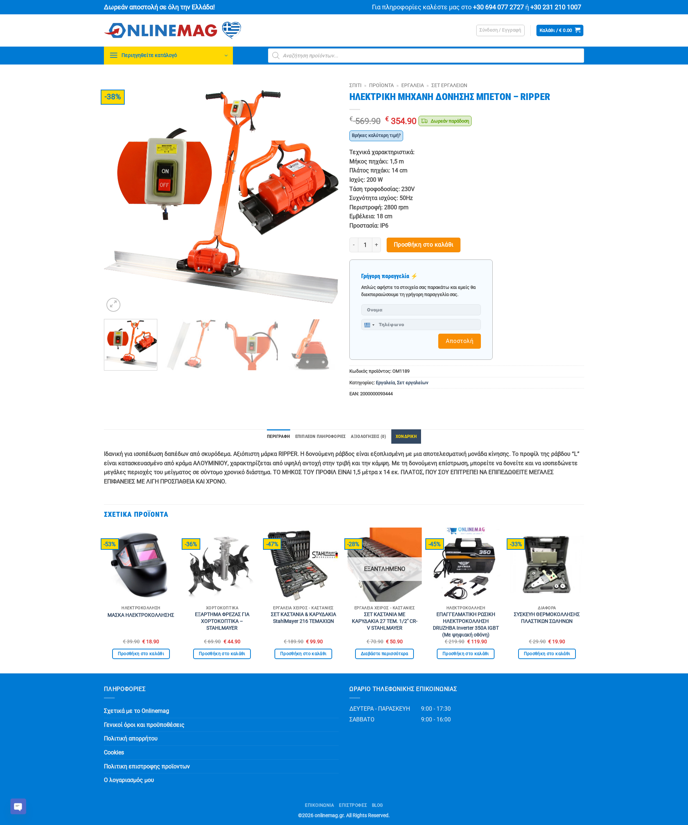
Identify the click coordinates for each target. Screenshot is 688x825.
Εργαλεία (412, 85)
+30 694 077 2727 (498, 7)
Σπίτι (355, 85)
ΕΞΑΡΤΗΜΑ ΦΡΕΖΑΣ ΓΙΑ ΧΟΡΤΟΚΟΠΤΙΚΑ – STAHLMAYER (222, 621)
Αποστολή (459, 341)
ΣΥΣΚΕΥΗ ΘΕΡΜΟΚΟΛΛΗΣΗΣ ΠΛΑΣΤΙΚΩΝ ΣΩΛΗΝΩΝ (547, 617)
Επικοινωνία (319, 805)
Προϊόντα (381, 85)
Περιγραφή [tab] (278, 436)
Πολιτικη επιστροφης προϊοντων (147, 766)
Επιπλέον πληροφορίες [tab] (320, 436)
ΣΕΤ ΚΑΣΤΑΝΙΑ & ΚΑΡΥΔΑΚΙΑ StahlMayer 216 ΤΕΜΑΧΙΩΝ (303, 617)
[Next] (325, 196)
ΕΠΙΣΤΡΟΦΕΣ (353, 805)
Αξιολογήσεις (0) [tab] (368, 436)
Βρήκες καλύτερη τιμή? (376, 135)
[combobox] (369, 325)
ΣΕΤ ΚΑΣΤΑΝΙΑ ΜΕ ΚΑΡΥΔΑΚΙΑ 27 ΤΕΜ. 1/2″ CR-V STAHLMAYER (384, 621)
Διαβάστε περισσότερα (384, 653)
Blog (377, 805)
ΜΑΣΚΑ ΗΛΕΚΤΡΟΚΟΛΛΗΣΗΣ (141, 615)
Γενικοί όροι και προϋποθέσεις (144, 724)
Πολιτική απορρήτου (131, 738)
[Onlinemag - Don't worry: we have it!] (218, 30)
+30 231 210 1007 (555, 7)
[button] (500, 30)
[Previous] (117, 196)
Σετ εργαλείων (449, 85)
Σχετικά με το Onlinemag (136, 710)
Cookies (114, 752)
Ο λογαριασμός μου (129, 780)
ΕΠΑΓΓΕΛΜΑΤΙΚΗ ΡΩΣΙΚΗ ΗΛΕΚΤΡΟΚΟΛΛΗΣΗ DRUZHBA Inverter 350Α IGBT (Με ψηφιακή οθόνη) (466, 624)
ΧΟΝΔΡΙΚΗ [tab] (406, 436)
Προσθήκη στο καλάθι (424, 245)
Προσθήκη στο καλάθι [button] (141, 653)
